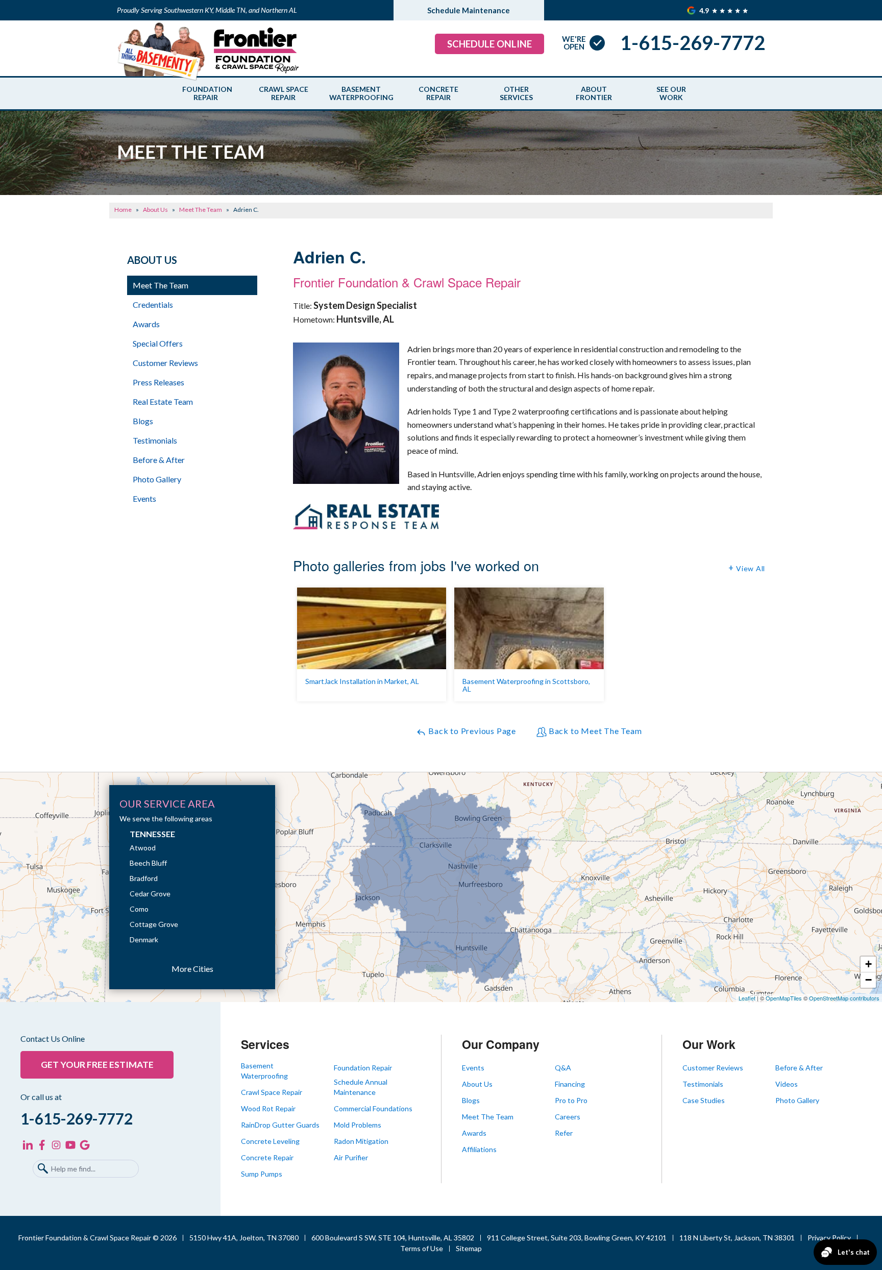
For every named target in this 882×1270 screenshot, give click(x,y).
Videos (786, 1084)
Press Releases (158, 382)
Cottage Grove (154, 924)
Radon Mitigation (361, 1141)
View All (750, 568)
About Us (152, 259)
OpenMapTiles (784, 998)
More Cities (192, 968)
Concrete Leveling (270, 1141)
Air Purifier (351, 1157)
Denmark (144, 939)
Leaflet (747, 998)
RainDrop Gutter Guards (280, 1124)
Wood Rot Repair (268, 1108)
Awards (146, 324)
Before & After (159, 460)
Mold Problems (357, 1124)
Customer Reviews (165, 363)
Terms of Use (421, 1248)
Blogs (143, 421)
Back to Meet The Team (594, 731)
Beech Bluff (148, 863)
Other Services (516, 93)
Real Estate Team (163, 401)
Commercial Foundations (373, 1108)
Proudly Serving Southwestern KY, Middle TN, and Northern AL (207, 10)
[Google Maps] (85, 1145)
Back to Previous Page (471, 731)
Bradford (144, 878)
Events (144, 498)
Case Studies (703, 1100)
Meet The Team (160, 285)
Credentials (153, 304)
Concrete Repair (438, 93)
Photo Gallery (157, 479)
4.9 (704, 10)
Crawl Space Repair (283, 93)
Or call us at (41, 1097)
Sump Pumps (261, 1173)
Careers (567, 1116)
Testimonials (155, 440)
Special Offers (158, 343)
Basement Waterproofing (361, 93)
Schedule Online (489, 44)
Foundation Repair (205, 93)
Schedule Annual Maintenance (360, 1087)
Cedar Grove (150, 893)
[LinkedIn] (27, 1145)
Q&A (563, 1067)
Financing (570, 1084)
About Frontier (594, 93)
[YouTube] (70, 1145)
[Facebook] (42, 1145)
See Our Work (671, 93)
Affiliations (479, 1149)
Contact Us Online (52, 1039)
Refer (564, 1133)
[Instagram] (56, 1145)
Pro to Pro (571, 1100)
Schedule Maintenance (468, 10)
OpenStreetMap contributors (844, 998)
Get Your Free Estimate (97, 1064)
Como (139, 909)
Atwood (143, 847)
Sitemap (469, 1248)
